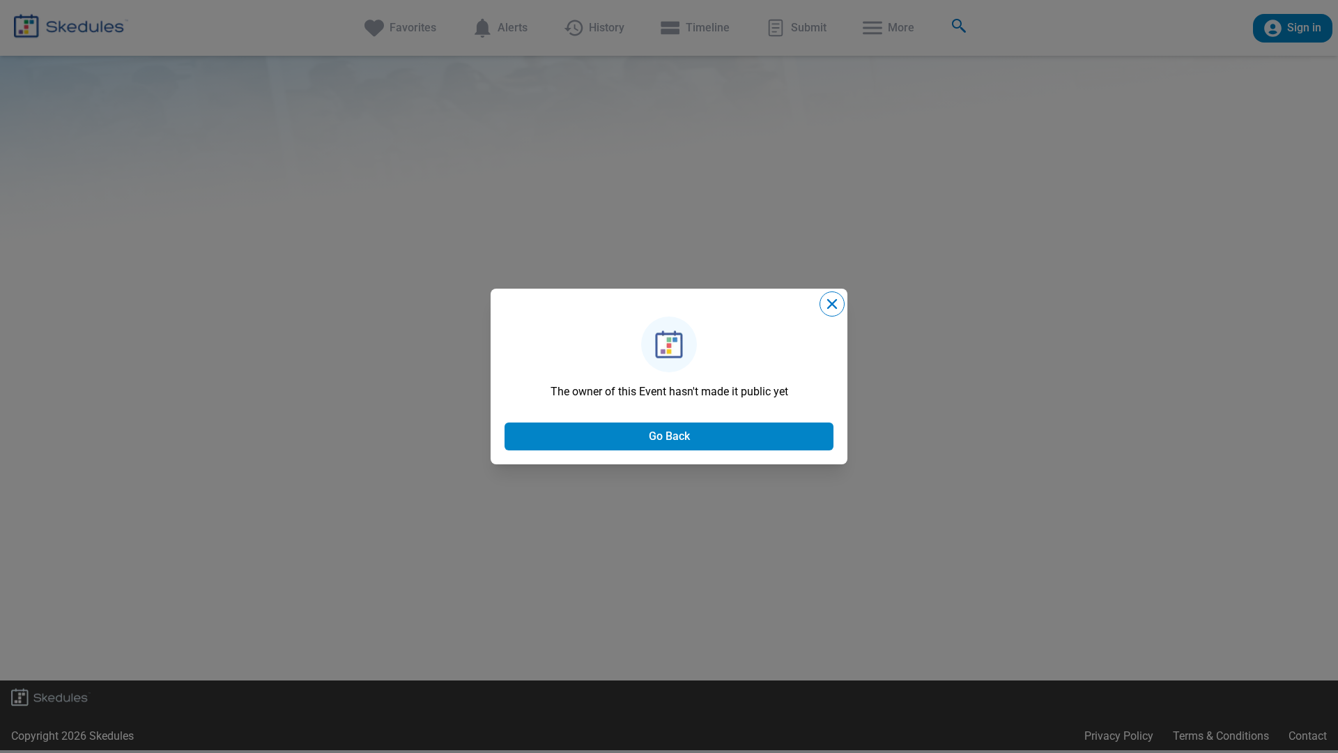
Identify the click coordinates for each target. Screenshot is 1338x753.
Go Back (669, 436)
